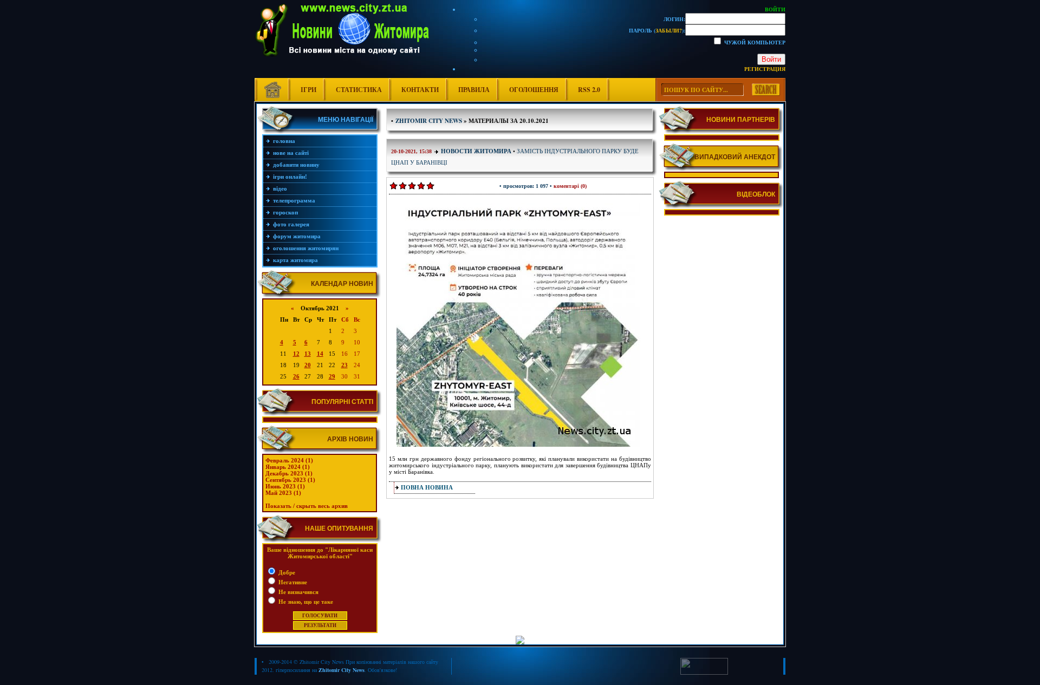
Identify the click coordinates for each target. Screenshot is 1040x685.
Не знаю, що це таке (305, 601)
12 (296, 353)
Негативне (292, 582)
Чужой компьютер (754, 42)
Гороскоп (285, 212)
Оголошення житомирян (306, 248)
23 (344, 365)
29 (332, 376)
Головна (284, 141)
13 (307, 353)
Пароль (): (657, 30)
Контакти (420, 89)
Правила (474, 89)
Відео (280, 188)
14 (320, 353)
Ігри (308, 89)
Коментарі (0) (570, 186)
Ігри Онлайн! (290, 176)
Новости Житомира (476, 151)
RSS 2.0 (589, 89)
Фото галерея (291, 224)
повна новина (427, 487)
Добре (286, 572)
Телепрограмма (294, 200)
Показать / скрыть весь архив (306, 506)
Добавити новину (296, 164)
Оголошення (533, 89)
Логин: (674, 19)
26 (296, 376)
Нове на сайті (291, 152)
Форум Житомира (297, 236)
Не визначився (297, 592)
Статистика (359, 89)
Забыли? (668, 30)
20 (307, 365)
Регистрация (764, 69)
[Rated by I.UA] (704, 672)
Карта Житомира (295, 260)
